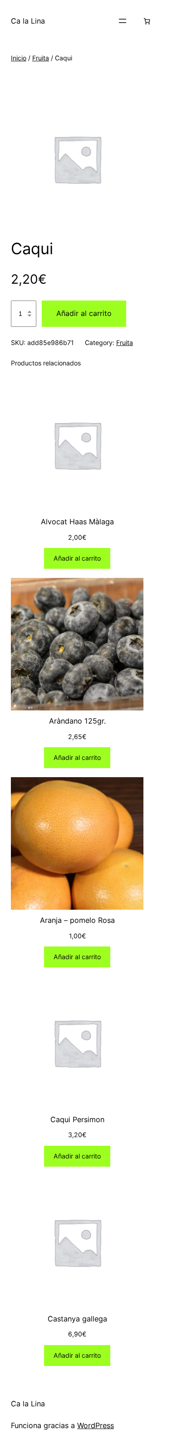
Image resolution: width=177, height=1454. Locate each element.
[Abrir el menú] (122, 20)
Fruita (40, 58)
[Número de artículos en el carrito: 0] (147, 21)
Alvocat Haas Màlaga (77, 521)
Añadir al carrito (84, 313)
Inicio (18, 58)
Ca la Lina (28, 20)
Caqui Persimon (77, 1119)
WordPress (95, 1425)
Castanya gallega (77, 1318)
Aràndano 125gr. (77, 720)
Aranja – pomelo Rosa (77, 920)
